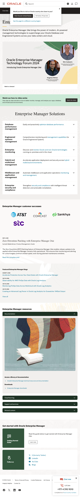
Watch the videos (71, 100)
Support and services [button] (11, 404)
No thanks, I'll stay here (42, 16)
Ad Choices (47, 480)
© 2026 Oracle (6, 480)
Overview (5, 11)
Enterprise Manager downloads (17, 388)
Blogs (34, 465)
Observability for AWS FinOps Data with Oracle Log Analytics (24, 280)
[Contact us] (76, 4)
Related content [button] (10, 410)
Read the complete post (10, 257)
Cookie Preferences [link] (36, 480)
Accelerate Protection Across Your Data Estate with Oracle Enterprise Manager (30, 275)
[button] (3, 4)
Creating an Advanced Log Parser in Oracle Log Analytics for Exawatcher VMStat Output (33, 291)
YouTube (35, 461)
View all (5, 296)
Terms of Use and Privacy (22, 480)
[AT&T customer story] (18, 214)
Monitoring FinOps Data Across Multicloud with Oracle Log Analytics (27, 286)
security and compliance (41, 185)
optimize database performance (52, 124)
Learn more (33, 442)
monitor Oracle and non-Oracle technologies (50, 150)
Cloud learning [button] (9, 398)
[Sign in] (72, 4)
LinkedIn (35, 458)
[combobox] (44, 3)
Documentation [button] (10, 314)
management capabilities (56, 137)
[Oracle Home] (14, 3)
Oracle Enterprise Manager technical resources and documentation (27, 381)
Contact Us (17, 483)
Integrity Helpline (7, 483)
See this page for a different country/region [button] (27, 21)
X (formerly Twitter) (39, 455)
